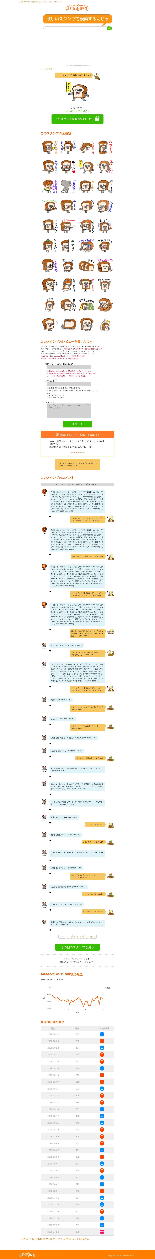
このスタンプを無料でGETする (74, 119)
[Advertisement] (77, 47)
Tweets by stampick (77, 453)
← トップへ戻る (46, 69)
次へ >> (93, 937)
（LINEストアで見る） (77, 111)
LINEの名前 (51, 380)
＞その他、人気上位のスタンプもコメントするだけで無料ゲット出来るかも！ (55, 1239)
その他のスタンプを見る (77, 947)
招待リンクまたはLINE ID (59, 363)
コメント (50, 402)
